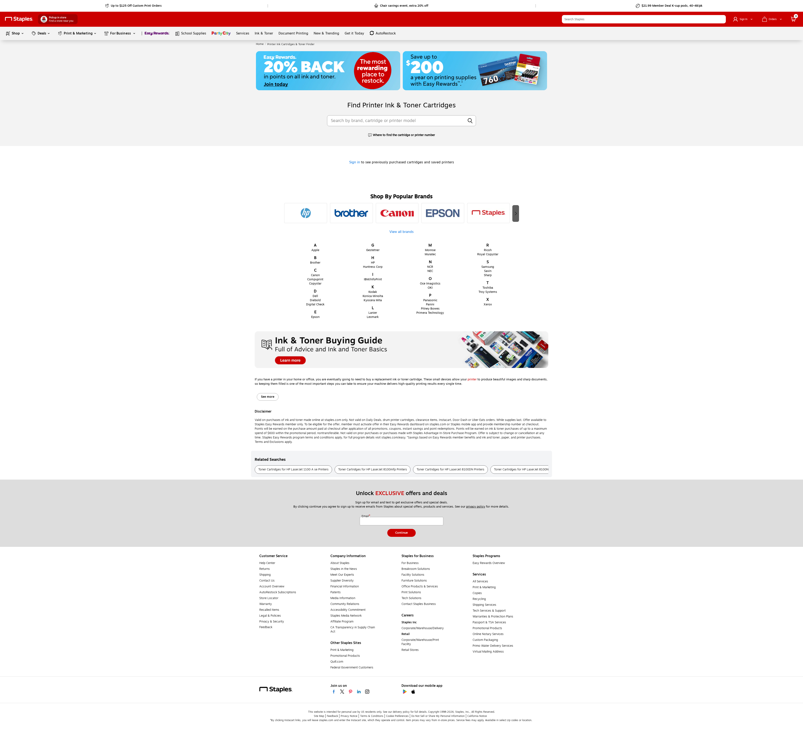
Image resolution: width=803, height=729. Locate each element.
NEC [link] (430, 271)
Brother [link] (315, 262)
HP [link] (373, 262)
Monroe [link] (430, 250)
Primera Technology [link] (430, 313)
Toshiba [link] (487, 288)
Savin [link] (487, 271)
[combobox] (644, 19)
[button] (722, 19)
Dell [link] (315, 296)
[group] (305, 213)
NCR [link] (430, 267)
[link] (133, 6)
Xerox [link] (488, 304)
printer (472, 379)
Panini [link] (430, 304)
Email (366, 516)
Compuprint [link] (315, 279)
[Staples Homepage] (19, 19)
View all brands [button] (401, 231)
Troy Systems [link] (487, 292)
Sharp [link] (488, 275)
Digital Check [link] (315, 304)
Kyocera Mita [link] (373, 300)
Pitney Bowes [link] (430, 308)
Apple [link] (315, 250)
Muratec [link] (430, 254)
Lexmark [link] (373, 317)
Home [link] (260, 44)
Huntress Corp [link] (372, 267)
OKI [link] (430, 288)
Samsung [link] (487, 267)
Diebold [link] (315, 300)
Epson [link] (315, 317)
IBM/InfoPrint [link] (373, 279)
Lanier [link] (372, 313)
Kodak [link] (372, 292)
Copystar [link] (315, 283)
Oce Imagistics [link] (430, 283)
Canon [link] (315, 275)
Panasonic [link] (430, 300)
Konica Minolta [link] (373, 296)
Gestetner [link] (373, 250)
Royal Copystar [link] (487, 254)
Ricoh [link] (488, 250)
